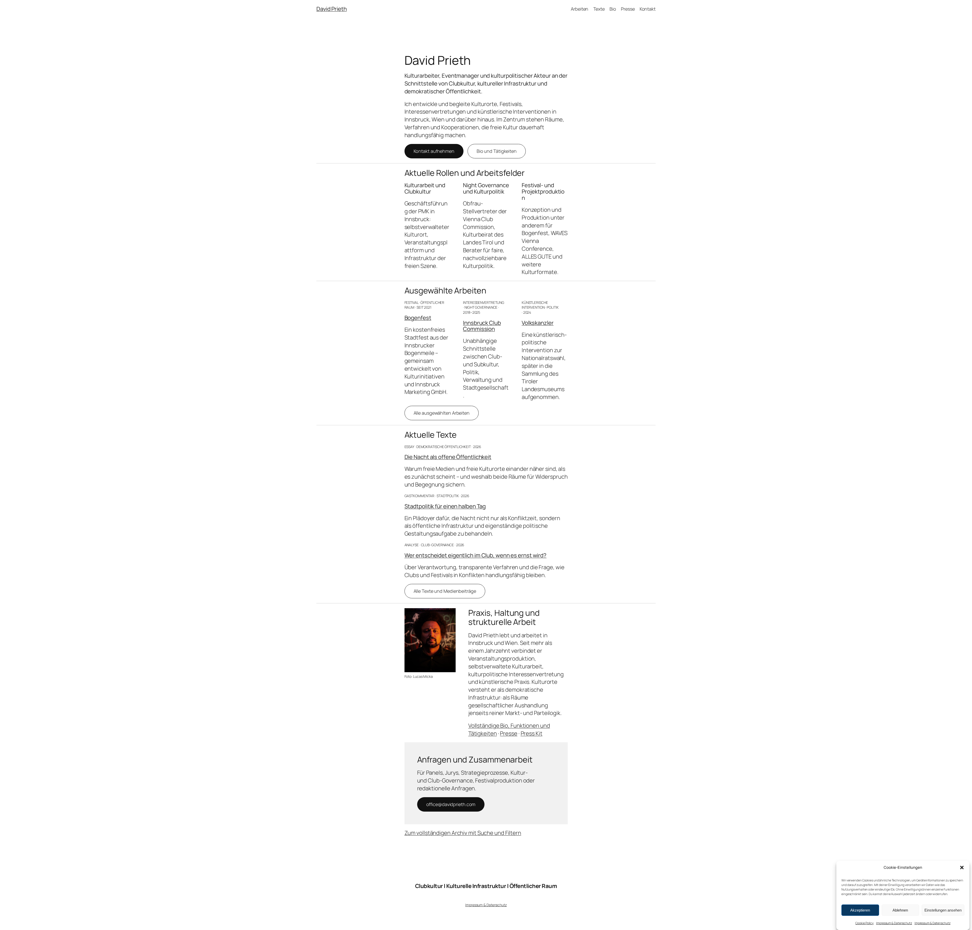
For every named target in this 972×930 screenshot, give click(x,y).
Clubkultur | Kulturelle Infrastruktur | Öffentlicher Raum (486, 886)
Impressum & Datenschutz (894, 923)
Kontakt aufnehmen (434, 151)
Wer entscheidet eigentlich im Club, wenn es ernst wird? (475, 555)
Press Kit (531, 733)
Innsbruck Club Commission (482, 326)
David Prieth (331, 9)
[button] (961, 867)
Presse (508, 733)
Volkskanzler (538, 323)
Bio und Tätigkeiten (497, 151)
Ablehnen (900, 910)
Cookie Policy (864, 923)
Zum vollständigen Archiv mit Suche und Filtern (462, 833)
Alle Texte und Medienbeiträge (445, 591)
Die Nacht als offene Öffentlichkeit (448, 457)
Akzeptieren (860, 910)
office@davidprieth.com (451, 804)
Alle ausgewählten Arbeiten (442, 413)
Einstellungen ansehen (943, 910)
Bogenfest (417, 318)
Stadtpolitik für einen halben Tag (445, 506)
